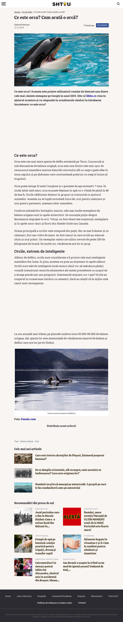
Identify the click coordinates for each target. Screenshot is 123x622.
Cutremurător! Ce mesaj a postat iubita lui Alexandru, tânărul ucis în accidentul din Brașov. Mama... (47, 571)
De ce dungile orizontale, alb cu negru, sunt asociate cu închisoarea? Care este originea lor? (68, 471)
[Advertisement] (61, 130)
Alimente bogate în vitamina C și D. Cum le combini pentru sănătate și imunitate (96, 546)
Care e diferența (24, 596)
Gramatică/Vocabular (62, 596)
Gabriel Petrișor (22, 24)
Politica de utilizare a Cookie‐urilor (54, 602)
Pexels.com (28, 419)
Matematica (96, 596)
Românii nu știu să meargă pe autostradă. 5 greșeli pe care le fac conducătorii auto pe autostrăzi (70, 486)
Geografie (42, 596)
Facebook (102, 25)
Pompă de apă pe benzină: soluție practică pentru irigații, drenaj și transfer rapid (45, 546)
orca (37, 441)
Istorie (8, 596)
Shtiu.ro (91, 96)
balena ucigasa (26, 441)
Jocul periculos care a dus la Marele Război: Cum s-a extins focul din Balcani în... (47, 519)
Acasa (17, 11)
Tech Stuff (113, 596)
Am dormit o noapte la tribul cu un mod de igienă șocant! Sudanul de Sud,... (83, 566)
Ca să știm (27, 11)
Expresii (81, 596)
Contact (82, 602)
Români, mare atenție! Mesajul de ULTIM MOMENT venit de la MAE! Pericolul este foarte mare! (96, 521)
